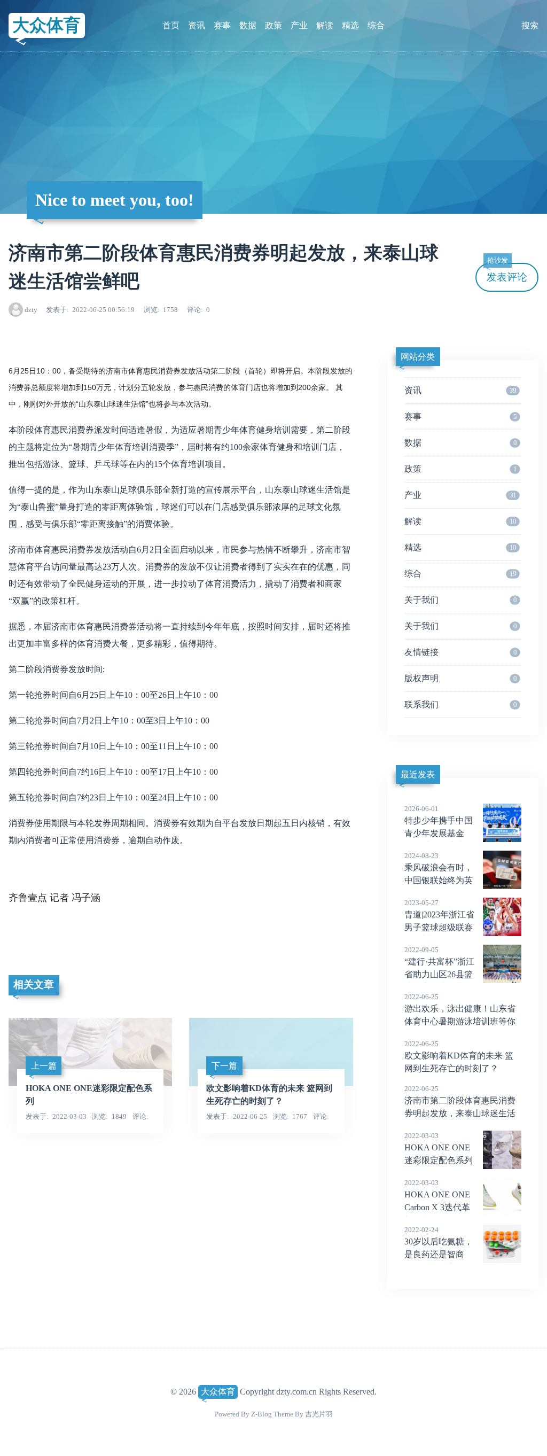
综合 (376, 25)
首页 (170, 25)
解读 (324, 25)
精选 (350, 25)
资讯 (196, 25)
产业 (299, 25)
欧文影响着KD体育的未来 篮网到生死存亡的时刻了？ (458, 1056)
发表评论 (507, 273)
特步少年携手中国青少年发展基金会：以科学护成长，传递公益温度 (438, 834)
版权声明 (460, 678)
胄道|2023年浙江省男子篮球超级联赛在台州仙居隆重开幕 (439, 928)
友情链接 (460, 652)
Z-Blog (261, 1414)
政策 (273, 25)
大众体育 (46, 25)
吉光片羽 (319, 1414)
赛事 (222, 25)
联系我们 (460, 704)
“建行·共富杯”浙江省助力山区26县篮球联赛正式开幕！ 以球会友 (439, 975)
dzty (31, 310)
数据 (247, 25)
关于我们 (460, 599)
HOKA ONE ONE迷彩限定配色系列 (438, 1148)
